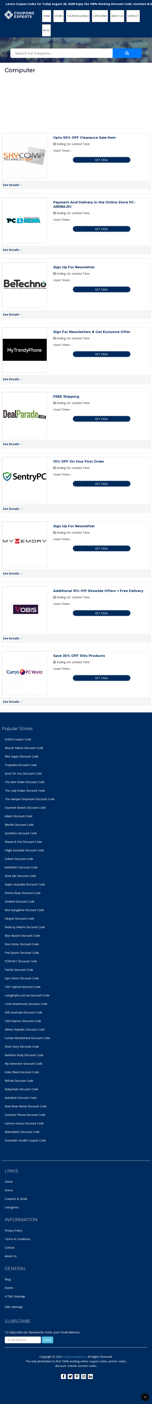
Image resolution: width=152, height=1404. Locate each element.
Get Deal (101, 160)
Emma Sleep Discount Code (23, 893)
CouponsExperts (74, 1357)
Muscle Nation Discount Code (24, 748)
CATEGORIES (100, 16)
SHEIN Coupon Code (18, 739)
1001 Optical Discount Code (23, 987)
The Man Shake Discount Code (25, 782)
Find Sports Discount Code (22, 953)
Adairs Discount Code (18, 816)
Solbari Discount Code (19, 859)
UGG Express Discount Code (23, 1021)
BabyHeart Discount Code (21, 1089)
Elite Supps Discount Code (21, 756)
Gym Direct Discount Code (22, 978)
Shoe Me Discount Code (20, 876)
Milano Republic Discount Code (25, 1029)
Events (9, 1288)
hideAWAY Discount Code (21, 867)
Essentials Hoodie (16, 1140)
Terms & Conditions (17, 1239)
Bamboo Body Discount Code (24, 1055)
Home (9, 1182)
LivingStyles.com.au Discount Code (27, 995)
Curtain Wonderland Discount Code (27, 1038)
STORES (58, 16)
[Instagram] (83, 1376)
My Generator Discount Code (23, 1063)
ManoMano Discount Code (22, 1132)
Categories (12, 1207)
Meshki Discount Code (19, 825)
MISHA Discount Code (19, 1081)
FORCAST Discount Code (21, 961)
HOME (46, 16)
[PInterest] (76, 1376)
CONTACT (133, 16)
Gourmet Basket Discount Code (25, 807)
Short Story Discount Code (22, 1046)
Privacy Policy (13, 1230)
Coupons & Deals (16, 1199)
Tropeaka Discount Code (21, 765)
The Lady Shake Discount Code (25, 790)
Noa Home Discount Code (22, 944)
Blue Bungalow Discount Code (24, 910)
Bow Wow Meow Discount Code (26, 1106)
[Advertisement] (76, 103)
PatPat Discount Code (19, 970)
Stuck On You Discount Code (23, 773)
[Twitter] (70, 1376)
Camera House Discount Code (24, 1123)
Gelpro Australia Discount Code (25, 884)
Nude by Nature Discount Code (25, 927)
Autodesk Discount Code (21, 1098)
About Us (11, 1256)
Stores (9, 1190)
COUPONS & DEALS (78, 16)
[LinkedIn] (90, 1376)
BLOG (46, 30)
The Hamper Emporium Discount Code (30, 799)
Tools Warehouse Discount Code (26, 1004)
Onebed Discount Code (20, 901)
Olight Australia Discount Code (24, 850)
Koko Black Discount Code (22, 1072)
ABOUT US (117, 16)
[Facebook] (63, 1376)
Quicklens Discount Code (21, 833)
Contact (10, 1247)
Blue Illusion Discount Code (22, 935)
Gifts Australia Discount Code (23, 1012)
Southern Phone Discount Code (25, 1115)
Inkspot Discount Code (19, 918)
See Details (11, 185)
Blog (8, 1279)
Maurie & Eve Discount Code (23, 842)
